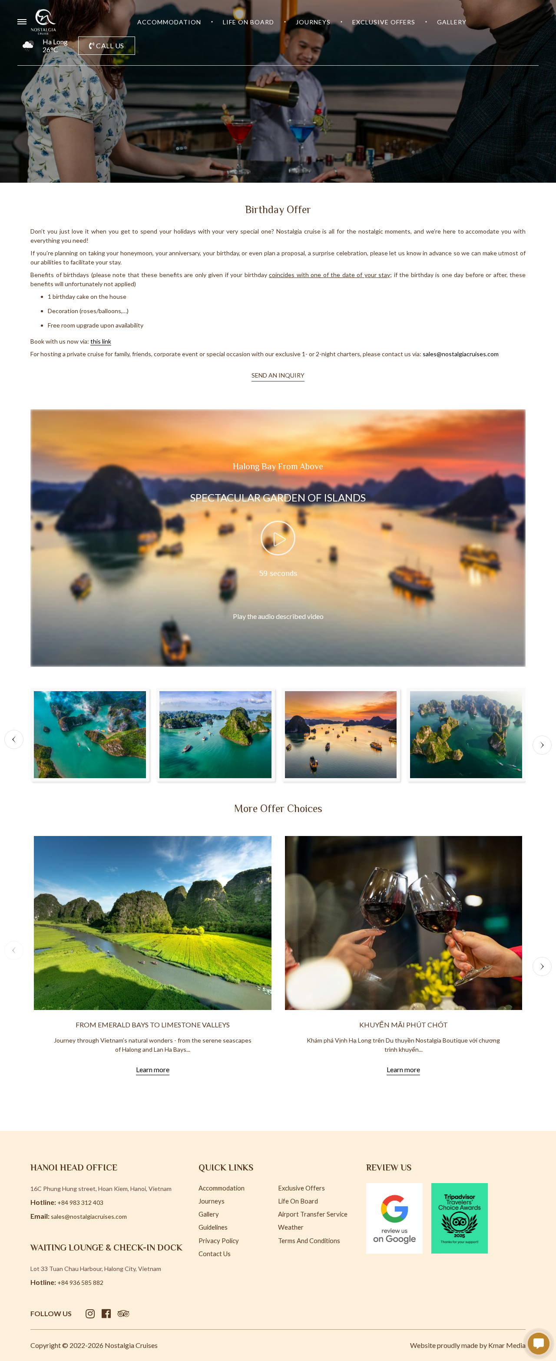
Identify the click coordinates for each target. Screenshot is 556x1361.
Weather (291, 1227)
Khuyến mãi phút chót (403, 1024)
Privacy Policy (219, 1240)
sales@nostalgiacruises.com (461, 354)
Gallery (452, 22)
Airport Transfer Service (313, 1214)
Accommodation (169, 22)
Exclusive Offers (383, 22)
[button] (13, 739)
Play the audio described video (278, 616)
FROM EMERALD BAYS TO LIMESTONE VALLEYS (153, 1024)
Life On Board (248, 22)
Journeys (313, 22)
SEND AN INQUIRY (278, 375)
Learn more (152, 1069)
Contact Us (215, 1253)
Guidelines (213, 1227)
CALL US (109, 45)
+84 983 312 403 (80, 1202)
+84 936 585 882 (80, 1282)
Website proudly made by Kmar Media (468, 1345)
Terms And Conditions (309, 1240)
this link (100, 341)
